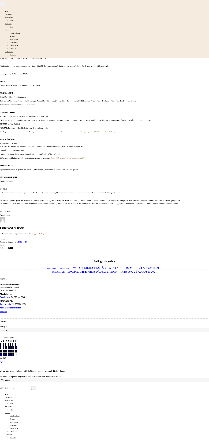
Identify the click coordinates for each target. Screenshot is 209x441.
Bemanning (8, 24)
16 (4, 351)
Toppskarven (14, 45)
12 (11, 347)
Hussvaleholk (14, 39)
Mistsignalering (15, 33)
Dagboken (8, 14)
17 (6, 351)
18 (9, 351)
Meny (3, 4)
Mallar (12, 20)
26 (11, 354)
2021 (10, 248)
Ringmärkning (9, 17)
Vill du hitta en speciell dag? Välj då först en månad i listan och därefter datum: (30, 376)
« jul (1, 361)
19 (11, 351)
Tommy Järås (5, 304)
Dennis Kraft (5, 297)
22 (1, 354)
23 (4, 354)
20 (13, 351)
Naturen (12, 36)
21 (16, 351)
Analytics (3, 311)
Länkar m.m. (9, 52)
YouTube (13, 55)
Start (6, 11)
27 (13, 354)
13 (13, 347)
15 (1, 351)
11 (9, 347)
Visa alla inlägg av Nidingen (35, 233)
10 (6, 347)
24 (6, 354)
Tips (11, 27)
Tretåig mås (13, 48)
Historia (7, 30)
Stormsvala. (13, 42)
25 (9, 354)
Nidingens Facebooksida (10, 307)
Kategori (3, 326)
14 (16, 347)
